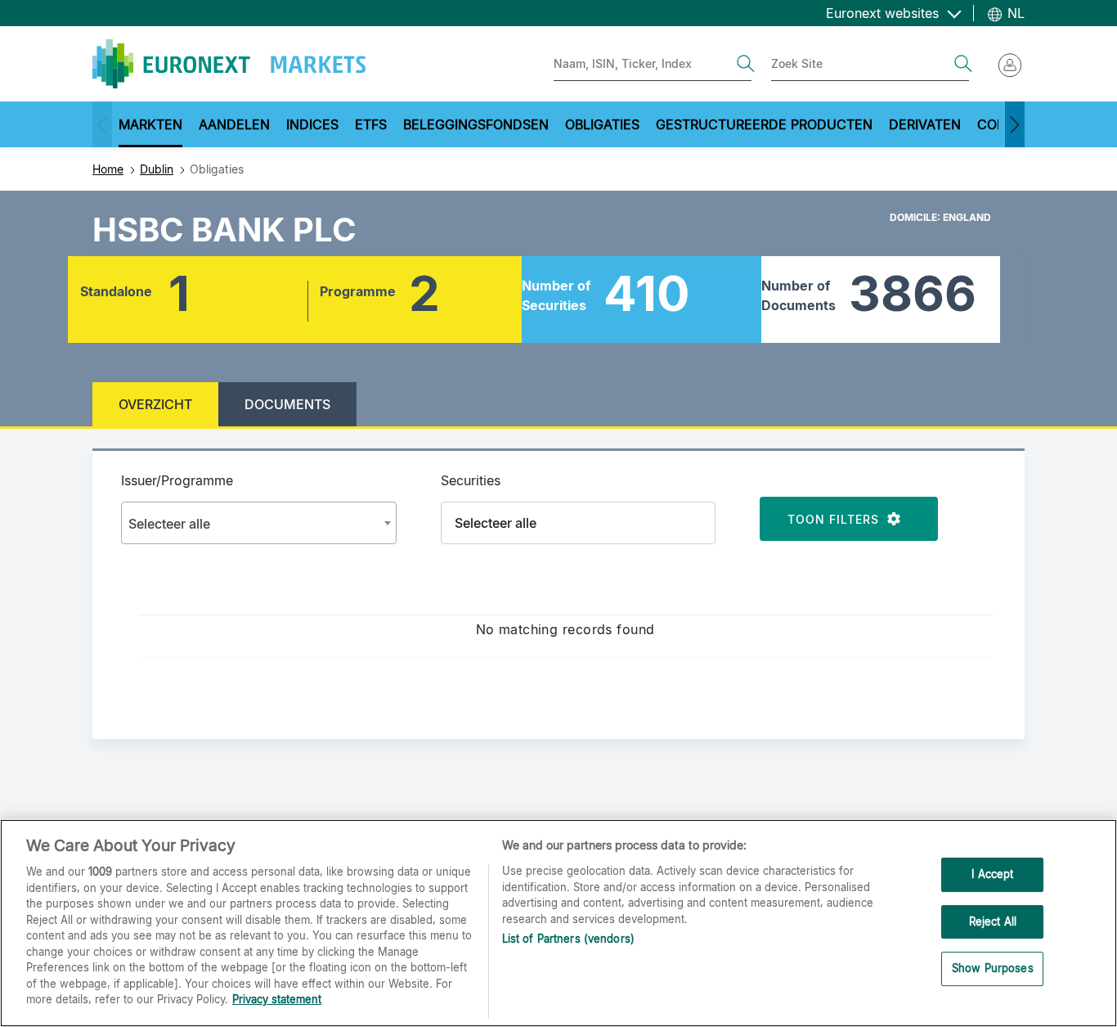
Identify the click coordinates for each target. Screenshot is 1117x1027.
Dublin (156, 169)
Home (107, 169)
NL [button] (1014, 13)
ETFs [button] (371, 124)
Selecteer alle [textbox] (169, 524)
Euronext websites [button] (884, 13)
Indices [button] (312, 124)
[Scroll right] (1015, 124)
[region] (558, 923)
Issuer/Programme (177, 480)
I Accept (992, 874)
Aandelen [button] (234, 124)
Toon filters (837, 519)
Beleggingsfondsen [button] (476, 124)
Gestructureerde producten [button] (764, 124)
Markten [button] (150, 124)
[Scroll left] (102, 124)
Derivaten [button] (925, 124)
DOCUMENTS (287, 404)
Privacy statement (276, 999)
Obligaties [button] (602, 124)
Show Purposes (993, 968)
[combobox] (259, 523)
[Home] (229, 63)
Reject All (992, 921)
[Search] (746, 64)
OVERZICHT (155, 404)
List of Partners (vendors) (568, 938)
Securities (470, 480)
